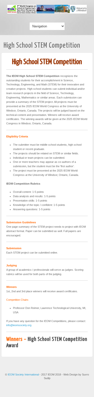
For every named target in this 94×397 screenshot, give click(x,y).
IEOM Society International (24, 374)
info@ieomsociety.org (18, 325)
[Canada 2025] (47, 12)
